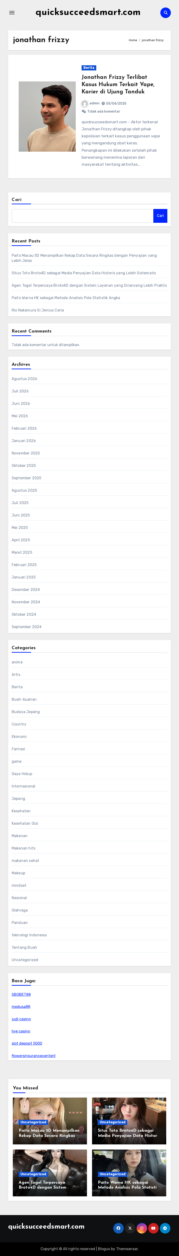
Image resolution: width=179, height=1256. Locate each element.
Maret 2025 (22, 552)
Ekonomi (19, 736)
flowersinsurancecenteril (33, 1056)
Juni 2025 (21, 515)
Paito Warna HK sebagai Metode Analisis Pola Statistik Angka (66, 298)
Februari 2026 (24, 428)
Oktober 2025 (24, 465)
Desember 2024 (26, 589)
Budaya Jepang (26, 712)
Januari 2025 (24, 577)
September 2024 (27, 627)
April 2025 (21, 540)
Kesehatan (21, 811)
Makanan (20, 836)
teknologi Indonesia (29, 935)
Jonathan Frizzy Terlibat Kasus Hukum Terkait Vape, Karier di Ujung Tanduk (118, 85)
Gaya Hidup (22, 774)
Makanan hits (23, 848)
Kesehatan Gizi (25, 823)
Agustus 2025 (24, 490)
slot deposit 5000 (27, 1043)
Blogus (104, 1249)
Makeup (18, 873)
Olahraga (20, 910)
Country (19, 724)
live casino (21, 1031)
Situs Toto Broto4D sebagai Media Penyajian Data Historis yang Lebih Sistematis (84, 273)
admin (95, 103)
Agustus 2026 (24, 379)
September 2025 (26, 478)
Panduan (20, 922)
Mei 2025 (20, 527)
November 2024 (26, 602)
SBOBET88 (21, 994)
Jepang (18, 798)
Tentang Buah (24, 947)
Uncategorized (25, 960)
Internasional (23, 786)
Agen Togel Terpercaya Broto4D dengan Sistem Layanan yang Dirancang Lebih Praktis (89, 285)
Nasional (19, 898)
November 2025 (26, 453)
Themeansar (127, 1249)
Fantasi (18, 749)
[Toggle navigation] (12, 12)
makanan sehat (25, 860)
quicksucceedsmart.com (88, 12)
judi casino (21, 1019)
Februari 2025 (24, 565)
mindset (19, 885)
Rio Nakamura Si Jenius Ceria (38, 310)
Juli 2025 (20, 503)
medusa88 (21, 1006)
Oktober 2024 (24, 614)
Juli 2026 (20, 391)
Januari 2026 (24, 441)
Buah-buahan (24, 699)
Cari (17, 200)
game (17, 761)
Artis (16, 674)
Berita (88, 68)
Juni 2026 (21, 403)
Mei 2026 (20, 416)
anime (17, 662)
